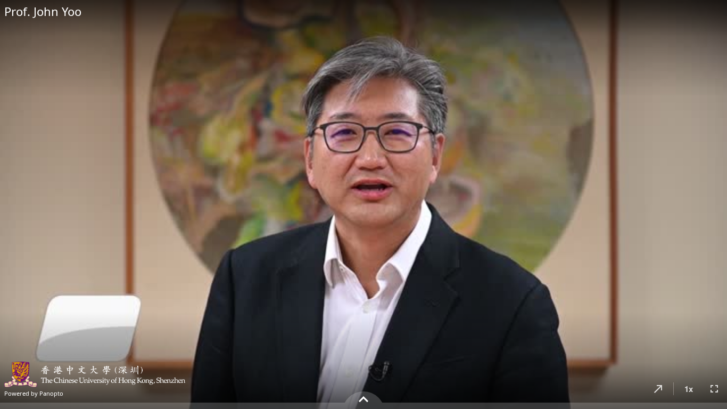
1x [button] (688, 389)
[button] (658, 389)
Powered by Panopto (33, 393)
